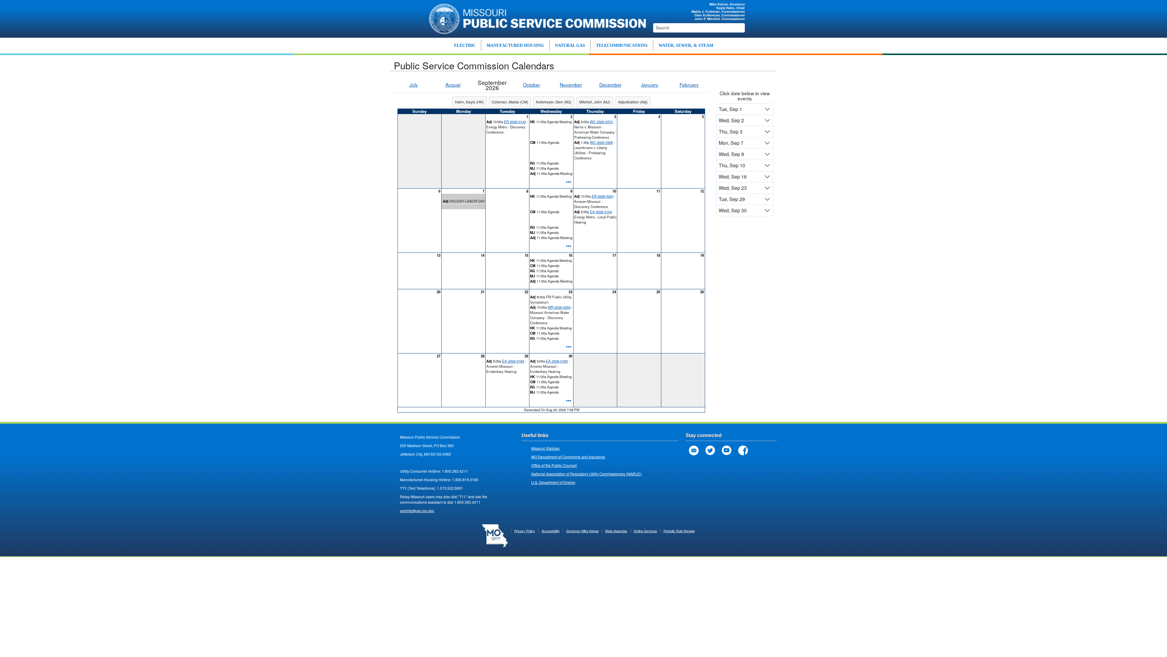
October (531, 84)
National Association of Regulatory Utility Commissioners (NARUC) (586, 473)
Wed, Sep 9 (731, 154)
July (413, 84)
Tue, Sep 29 (732, 199)
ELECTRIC (465, 45)
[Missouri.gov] (495, 535)
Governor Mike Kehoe (582, 530)
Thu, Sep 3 (730, 131)
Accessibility (551, 530)
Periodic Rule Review (679, 530)
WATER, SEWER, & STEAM (686, 45)
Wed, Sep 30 (733, 210)
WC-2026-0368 (601, 142)
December (610, 84)
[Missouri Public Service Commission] (534, 18)
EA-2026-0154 (601, 211)
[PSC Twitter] (710, 450)
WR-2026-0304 (559, 307)
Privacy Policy (524, 530)
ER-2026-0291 (603, 196)
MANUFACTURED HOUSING (515, 45)
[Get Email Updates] (694, 450)
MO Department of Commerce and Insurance (568, 456)
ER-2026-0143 (515, 121)
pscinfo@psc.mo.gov (417, 510)
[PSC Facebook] (743, 450)
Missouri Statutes (545, 448)
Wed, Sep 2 (731, 120)
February (689, 84)
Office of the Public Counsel (554, 465)
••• (568, 181)
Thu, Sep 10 (732, 165)
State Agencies (616, 530)
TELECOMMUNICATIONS (622, 45)
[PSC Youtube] (727, 450)
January (649, 84)
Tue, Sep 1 (730, 109)
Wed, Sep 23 (733, 187)
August (453, 84)
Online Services (645, 530)
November (571, 84)
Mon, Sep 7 (731, 142)
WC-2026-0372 (601, 121)
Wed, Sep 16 (733, 176)
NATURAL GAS (570, 45)
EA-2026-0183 (513, 361)
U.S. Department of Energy (553, 482)
